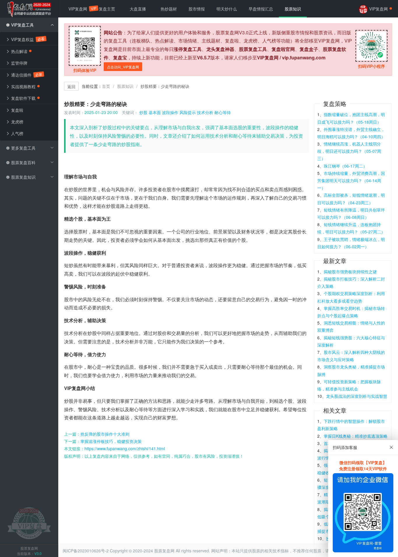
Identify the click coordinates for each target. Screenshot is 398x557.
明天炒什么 (226, 9)
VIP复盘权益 (27, 39)
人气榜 (16, 133)
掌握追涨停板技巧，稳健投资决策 (111, 441)
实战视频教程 (23, 86)
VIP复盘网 (80, 9)
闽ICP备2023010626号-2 (86, 551)
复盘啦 (16, 110)
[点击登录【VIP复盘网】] (29, 523)
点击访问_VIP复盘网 (123, 66)
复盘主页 (107, 9)
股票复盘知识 (23, 177)
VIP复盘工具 (22, 25)
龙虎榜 (16, 122)
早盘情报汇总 (261, 9)
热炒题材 (169, 9)
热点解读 (18, 51)
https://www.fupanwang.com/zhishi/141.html (124, 448)
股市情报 (197, 9)
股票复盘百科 (23, 162)
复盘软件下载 (23, 98)
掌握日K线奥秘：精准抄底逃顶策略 (356, 436)
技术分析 (205, 112)
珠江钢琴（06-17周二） (345, 166)
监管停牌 (18, 63)
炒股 (143, 112)
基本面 (155, 112)
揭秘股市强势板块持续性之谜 (350, 271)
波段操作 (170, 112)
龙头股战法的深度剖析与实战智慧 (356, 396)
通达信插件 (26, 75)
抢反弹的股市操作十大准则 (104, 434)
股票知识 (125, 86)
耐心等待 (222, 112)
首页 (106, 86)
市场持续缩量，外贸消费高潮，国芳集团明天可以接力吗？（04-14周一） (351, 180)
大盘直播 (138, 9)
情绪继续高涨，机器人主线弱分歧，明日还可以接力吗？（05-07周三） (349, 151)
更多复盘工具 (23, 148)
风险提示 (187, 112)
